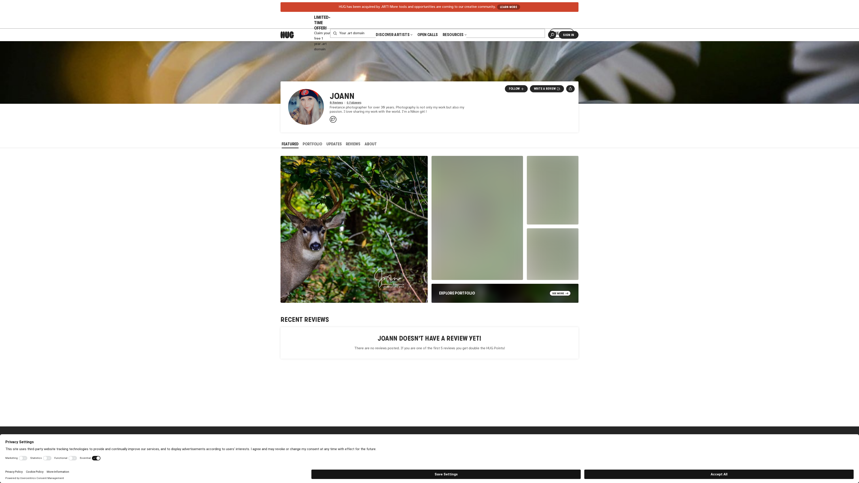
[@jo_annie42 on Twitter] (333, 119)
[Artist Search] (552, 35)
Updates (334, 144)
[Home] (287, 35)
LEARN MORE (508, 7)
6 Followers (354, 102)
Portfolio (312, 144)
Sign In (568, 35)
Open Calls (427, 34)
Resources (453, 34)
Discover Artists (393, 34)
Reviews (353, 144)
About (371, 144)
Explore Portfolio (457, 293)
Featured (290, 144)
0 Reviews (336, 102)
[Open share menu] (570, 88)
